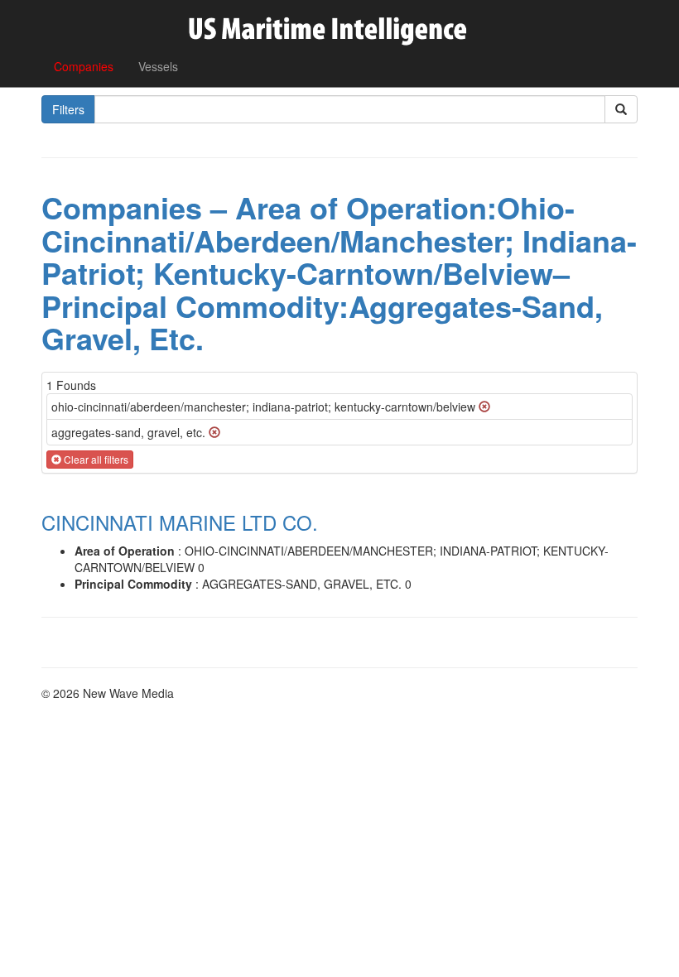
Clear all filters (94, 459)
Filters (68, 109)
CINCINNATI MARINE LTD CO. (179, 522)
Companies (83, 66)
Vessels (158, 66)
